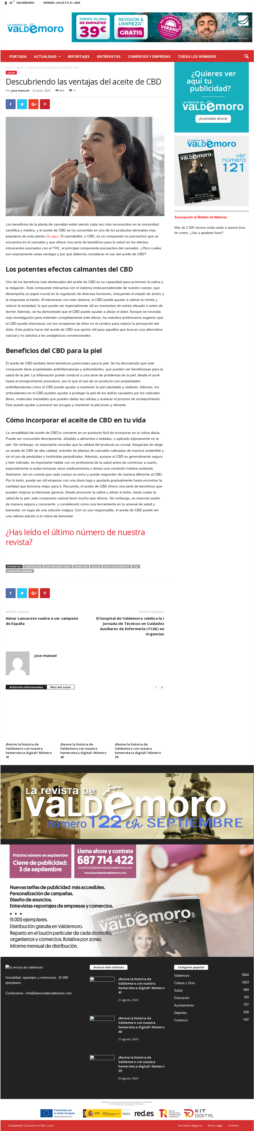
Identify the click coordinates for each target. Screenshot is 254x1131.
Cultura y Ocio (184, 983)
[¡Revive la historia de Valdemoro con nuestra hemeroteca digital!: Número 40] (85, 715)
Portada (18, 56)
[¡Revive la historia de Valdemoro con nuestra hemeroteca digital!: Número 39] (140, 715)
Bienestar (81, 566)
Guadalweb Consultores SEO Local (30, 1125)
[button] (246, 56)
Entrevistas (109, 56)
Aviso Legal (215, 1125)
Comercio (181, 1020)
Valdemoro (181, 975)
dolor (96, 566)
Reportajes (79, 56)
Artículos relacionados (26, 687)
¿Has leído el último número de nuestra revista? (75, 537)
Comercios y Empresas (149, 56)
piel (136, 566)
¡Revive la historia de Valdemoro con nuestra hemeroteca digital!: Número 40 (83, 750)
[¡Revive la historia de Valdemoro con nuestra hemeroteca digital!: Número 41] (31, 715)
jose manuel (20, 90)
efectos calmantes (116, 566)
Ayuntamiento (184, 1005)
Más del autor (60, 687)
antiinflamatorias (58, 566)
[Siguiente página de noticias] (161, 687)
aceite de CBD (33, 566)
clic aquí (52, 236)
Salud (20, 67)
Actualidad (45, 56)
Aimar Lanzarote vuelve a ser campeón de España (42, 621)
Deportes (180, 1013)
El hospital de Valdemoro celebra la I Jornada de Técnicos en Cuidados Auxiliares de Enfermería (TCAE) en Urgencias (130, 626)
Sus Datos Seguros (190, 1125)
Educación (181, 998)
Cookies (233, 1125)
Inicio (9, 67)
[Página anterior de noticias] (156, 687)
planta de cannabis (19, 571)
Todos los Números (197, 56)
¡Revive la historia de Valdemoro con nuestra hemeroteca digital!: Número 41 (29, 750)
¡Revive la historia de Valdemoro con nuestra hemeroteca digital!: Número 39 (138, 750)
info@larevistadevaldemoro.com (49, 993)
